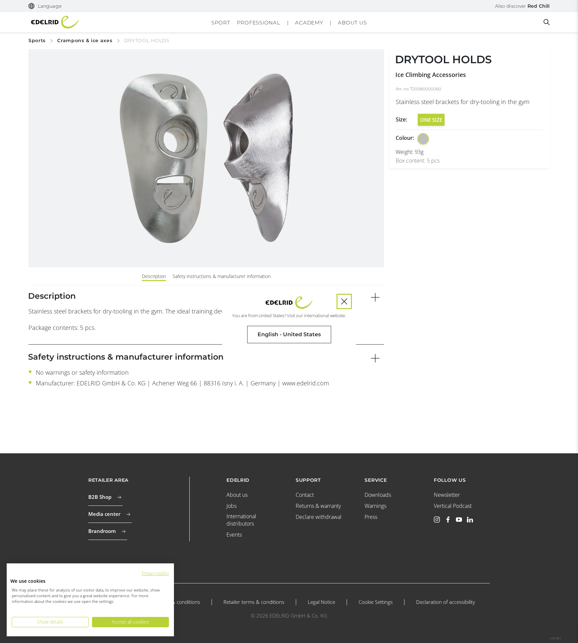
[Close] (344, 301)
